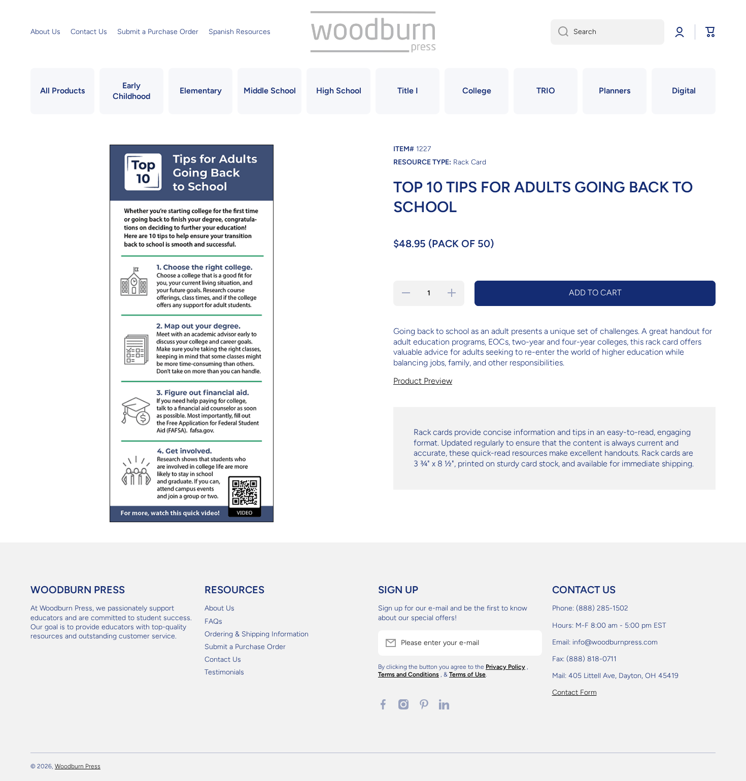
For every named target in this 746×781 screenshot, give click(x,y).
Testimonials (224, 672)
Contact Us (223, 659)
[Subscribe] (529, 643)
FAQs (213, 621)
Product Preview (422, 381)
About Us (219, 608)
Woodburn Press (77, 766)
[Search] (559, 32)
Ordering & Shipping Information (257, 634)
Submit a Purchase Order (245, 646)
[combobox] (607, 32)
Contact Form (574, 692)
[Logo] (373, 32)
